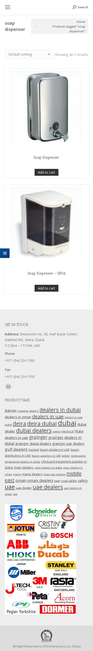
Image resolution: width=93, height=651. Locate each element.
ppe (57, 481)
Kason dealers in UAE (55, 450)
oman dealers (40, 480)
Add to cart (46, 172)
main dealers (24, 467)
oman (21, 480)
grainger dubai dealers (33, 443)
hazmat (33, 450)
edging (56, 431)
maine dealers (32, 474)
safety (83, 480)
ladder (66, 455)
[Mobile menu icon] (7, 7)
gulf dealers (16, 449)
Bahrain (11, 410)
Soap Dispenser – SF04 (46, 273)
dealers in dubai (60, 409)
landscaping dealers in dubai (22, 461)
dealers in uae (48, 416)
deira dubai (42, 423)
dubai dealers (34, 430)
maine (17, 474)
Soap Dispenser (46, 157)
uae (10, 487)
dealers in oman (18, 416)
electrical (68, 431)
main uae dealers (54, 474)
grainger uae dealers (68, 443)
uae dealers (48, 487)
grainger (38, 437)
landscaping (78, 455)
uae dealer (24, 488)
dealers (34, 411)
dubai (67, 423)
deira (19, 423)
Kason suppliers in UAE (46, 455)
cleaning (23, 411)
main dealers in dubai (48, 467)
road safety (69, 481)
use (15, 494)
